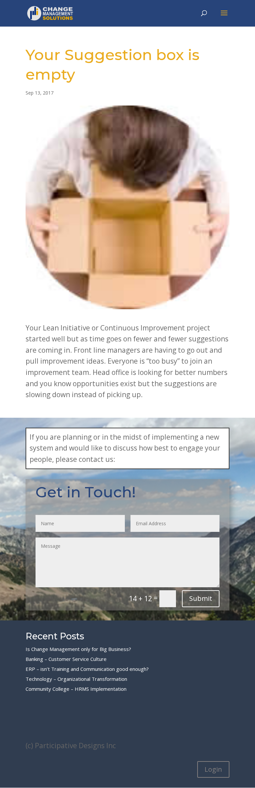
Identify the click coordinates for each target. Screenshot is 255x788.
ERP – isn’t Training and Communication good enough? (87, 669)
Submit (200, 598)
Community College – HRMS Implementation (76, 688)
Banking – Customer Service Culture (66, 659)
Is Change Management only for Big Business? (78, 649)
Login (213, 769)
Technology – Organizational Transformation (76, 679)
